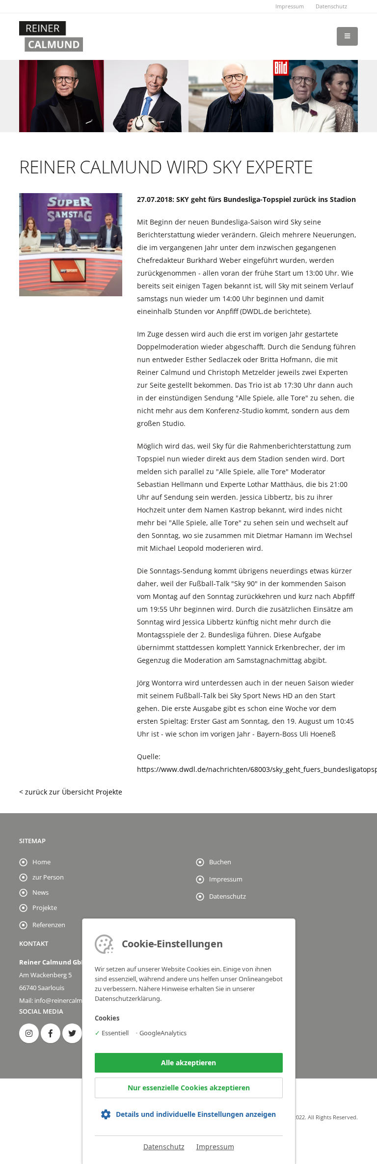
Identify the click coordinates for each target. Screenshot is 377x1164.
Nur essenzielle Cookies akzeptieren (189, 1087)
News (40, 892)
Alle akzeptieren (188, 1062)
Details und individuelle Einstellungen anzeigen (196, 1114)
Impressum (289, 6)
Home (41, 862)
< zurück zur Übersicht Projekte (70, 791)
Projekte (44, 908)
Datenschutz (331, 6)
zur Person (48, 877)
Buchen (220, 862)
